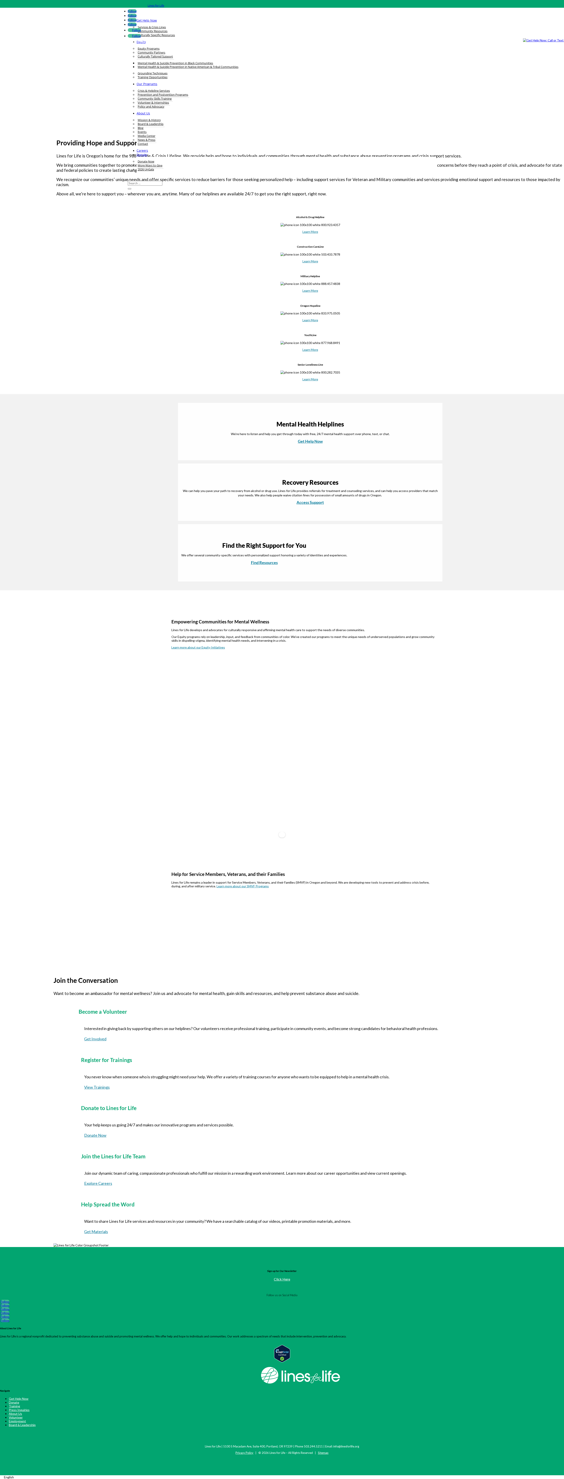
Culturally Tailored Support (155, 56)
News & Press (146, 140)
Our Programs (147, 84)
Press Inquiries (19, 1410)
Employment (17, 1421)
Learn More (310, 232)
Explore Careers (98, 1183)
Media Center (146, 136)
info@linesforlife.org (346, 1446)
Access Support (310, 502)
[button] (180, 756)
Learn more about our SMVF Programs (243, 886)
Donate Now (146, 161)
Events (142, 132)
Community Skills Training (155, 99)
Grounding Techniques (152, 73)
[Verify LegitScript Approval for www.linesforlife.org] (282, 1361)
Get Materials (96, 1231)
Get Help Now (310, 441)
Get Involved (95, 1038)
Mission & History (149, 120)
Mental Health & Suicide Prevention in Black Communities (175, 63)
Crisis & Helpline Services (154, 91)
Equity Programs (149, 48)
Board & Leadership (150, 124)
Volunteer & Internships (153, 103)
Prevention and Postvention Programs (163, 95)
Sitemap (323, 1453)
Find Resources (264, 562)
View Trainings (97, 1087)
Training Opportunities (152, 77)
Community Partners (151, 52)
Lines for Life (156, 5)
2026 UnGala (146, 169)
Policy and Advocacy (151, 106)
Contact (143, 144)
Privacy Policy (244, 1453)
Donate (142, 155)
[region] (282, 759)
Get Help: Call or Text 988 (151, 41)
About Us (143, 113)
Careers (142, 150)
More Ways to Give (150, 165)
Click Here (282, 1279)
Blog (140, 128)
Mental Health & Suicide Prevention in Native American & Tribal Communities (188, 67)
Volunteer (16, 1417)
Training (14, 1406)
